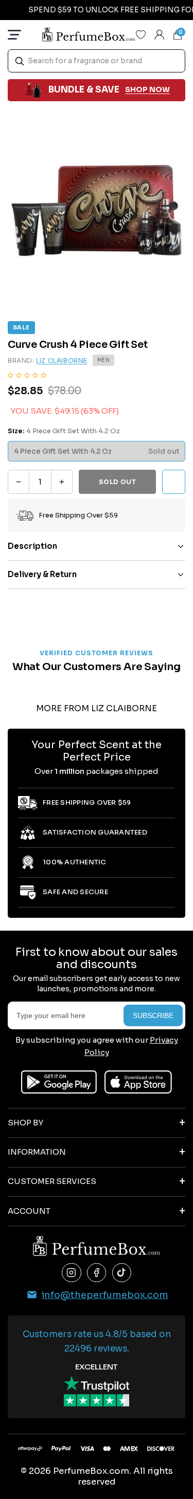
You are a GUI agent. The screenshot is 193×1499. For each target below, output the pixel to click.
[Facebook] (97, 1273)
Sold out (117, 482)
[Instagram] (71, 1273)
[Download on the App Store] (138, 1082)
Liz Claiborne (61, 360)
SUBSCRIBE (153, 1015)
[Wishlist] (141, 34)
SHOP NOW (147, 89)
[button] (27, 374)
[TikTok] (122, 1273)
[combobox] (96, 60)
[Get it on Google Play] (59, 1082)
